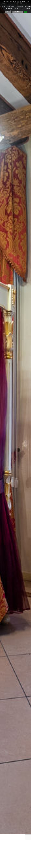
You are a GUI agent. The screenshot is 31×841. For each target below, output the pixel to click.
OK (25, 11)
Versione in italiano (17, 11)
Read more (8, 11)
